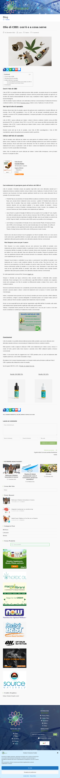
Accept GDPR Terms (45, 738)
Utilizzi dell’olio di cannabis (11, 80)
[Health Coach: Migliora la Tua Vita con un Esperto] (6, 519)
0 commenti (36, 32)
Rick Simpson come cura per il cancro (16, 83)
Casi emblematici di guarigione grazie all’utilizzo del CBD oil (20, 81)
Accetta (30, 768)
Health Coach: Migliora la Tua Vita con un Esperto (24, 518)
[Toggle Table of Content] (29, 74)
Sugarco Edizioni (19, 168)
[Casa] (3, 19)
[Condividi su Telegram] (13, 69)
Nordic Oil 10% (44, 374)
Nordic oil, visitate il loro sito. (27, 366)
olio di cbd (32, 414)
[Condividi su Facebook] (4, 69)
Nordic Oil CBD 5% (16, 374)
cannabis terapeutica (10, 414)
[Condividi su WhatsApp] (10, 69)
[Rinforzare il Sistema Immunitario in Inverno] (6, 500)
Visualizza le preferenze (30, 772)
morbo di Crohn (25, 414)
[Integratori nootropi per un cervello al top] (6, 509)
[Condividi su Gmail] (16, 69)
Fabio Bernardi (18, 161)
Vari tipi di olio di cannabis (11, 78)
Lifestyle (6, 532)
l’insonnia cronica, (24, 102)
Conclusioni (8, 84)
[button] (57, 753)
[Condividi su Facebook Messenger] (19, 69)
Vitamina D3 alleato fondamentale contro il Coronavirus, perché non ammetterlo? (30, 476)
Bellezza (5, 529)
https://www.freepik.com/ (11, 696)
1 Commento (21, 520)
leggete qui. (30, 274)
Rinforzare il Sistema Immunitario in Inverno (11, 476)
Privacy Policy (33, 775)
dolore (18, 414)
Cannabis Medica (19, 163)
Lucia (20, 32)
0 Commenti (21, 510)
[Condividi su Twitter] (7, 69)
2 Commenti (22, 501)
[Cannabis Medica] (8, 161)
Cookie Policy (26, 775)
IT (45, 743)
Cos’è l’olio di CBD (9, 76)
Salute (8, 19)
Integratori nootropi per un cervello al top (22, 509)
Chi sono (48, 474)
